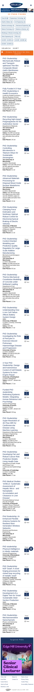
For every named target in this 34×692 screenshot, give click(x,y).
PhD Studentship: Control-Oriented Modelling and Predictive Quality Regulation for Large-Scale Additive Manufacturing (11, 246)
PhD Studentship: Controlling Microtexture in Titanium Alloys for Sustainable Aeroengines (10, 152)
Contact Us (15, 679)
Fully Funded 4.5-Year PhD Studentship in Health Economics (12, 91)
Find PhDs (3, 679)
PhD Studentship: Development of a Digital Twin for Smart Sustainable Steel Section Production (12, 595)
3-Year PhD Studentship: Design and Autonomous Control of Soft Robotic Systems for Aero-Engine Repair (12, 369)
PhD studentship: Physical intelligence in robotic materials (11, 548)
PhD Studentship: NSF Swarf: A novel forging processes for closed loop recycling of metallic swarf (11, 571)
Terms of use (24, 677)
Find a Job (3, 677)
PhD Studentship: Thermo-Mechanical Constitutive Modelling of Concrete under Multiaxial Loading (12, 279)
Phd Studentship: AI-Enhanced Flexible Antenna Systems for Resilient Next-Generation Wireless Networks (11, 522)
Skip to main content (7, 1)
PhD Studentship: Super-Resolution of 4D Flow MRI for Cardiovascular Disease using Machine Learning (11, 424)
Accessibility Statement (27, 684)
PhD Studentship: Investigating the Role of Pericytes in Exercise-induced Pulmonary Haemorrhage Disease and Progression (12, 341)
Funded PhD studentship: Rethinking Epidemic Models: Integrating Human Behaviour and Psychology (12, 396)
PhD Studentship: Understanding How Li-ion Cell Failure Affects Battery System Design (11, 312)
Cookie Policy (24, 681)
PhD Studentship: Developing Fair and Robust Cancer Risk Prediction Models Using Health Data (11, 456)
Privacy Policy (25, 679)
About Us (14, 677)
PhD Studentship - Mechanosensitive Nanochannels (10, 617)
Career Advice (4, 681)
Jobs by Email (4, 684)
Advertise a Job (5, 686)
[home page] (16, 7)
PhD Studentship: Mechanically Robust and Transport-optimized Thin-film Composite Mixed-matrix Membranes (11, 64)
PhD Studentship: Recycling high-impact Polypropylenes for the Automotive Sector (12, 120)
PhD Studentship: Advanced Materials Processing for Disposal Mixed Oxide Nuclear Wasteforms (12, 181)
